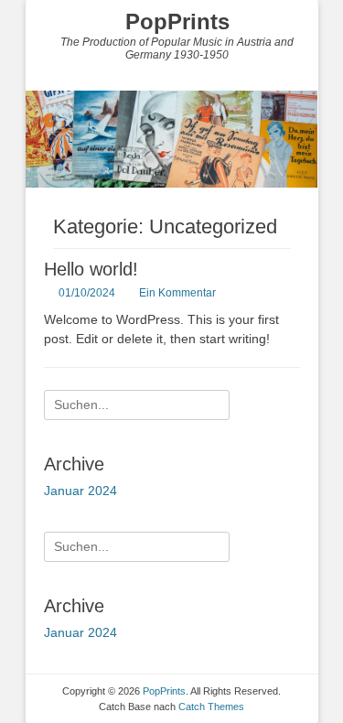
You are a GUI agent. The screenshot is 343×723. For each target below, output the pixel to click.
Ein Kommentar (177, 292)
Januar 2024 (80, 490)
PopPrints (177, 21)
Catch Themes (211, 706)
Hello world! (91, 269)
